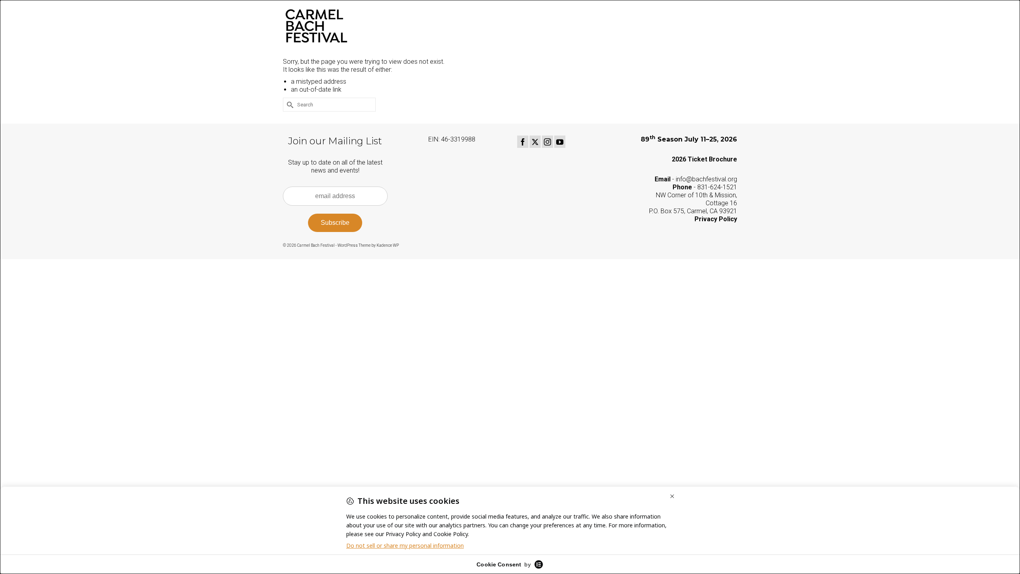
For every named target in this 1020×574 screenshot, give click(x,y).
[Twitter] (535, 142)
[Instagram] (547, 142)
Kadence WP (388, 245)
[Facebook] (522, 142)
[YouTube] (559, 142)
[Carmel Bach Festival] (354, 26)
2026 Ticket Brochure (704, 159)
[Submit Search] (289, 105)
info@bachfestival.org (706, 179)
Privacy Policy (715, 219)
